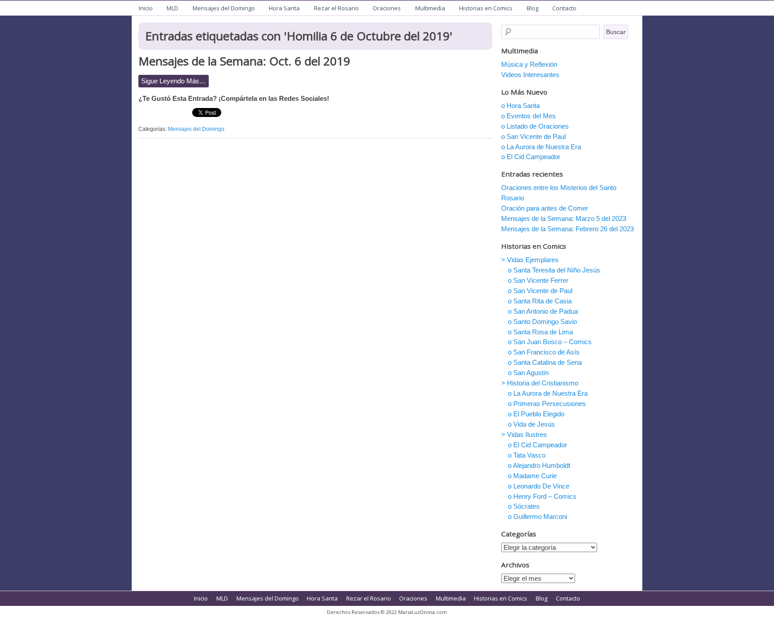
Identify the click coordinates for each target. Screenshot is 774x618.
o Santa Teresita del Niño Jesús (554, 270)
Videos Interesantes (530, 74)
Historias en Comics (485, 8)
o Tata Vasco (527, 455)
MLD (172, 8)
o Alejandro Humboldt (539, 465)
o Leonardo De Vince (538, 486)
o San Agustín (528, 372)
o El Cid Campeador (530, 156)
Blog (532, 8)
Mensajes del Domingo (224, 8)
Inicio (146, 8)
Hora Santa (284, 8)
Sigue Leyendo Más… (173, 81)
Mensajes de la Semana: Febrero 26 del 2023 (567, 229)
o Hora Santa (520, 105)
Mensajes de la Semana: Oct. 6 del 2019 (244, 61)
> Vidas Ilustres (524, 434)
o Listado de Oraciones (535, 126)
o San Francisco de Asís (544, 352)
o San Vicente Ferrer (538, 280)
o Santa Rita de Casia (540, 301)
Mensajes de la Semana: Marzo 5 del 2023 (563, 218)
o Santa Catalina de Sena (545, 362)
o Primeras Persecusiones (547, 403)
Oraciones (387, 8)
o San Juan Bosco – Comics (550, 342)
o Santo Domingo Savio (542, 321)
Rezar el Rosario (336, 8)
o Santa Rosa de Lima (540, 332)
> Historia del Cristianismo (539, 383)
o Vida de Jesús (531, 424)
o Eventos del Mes (528, 116)
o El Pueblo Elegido (536, 414)
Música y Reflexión (529, 64)
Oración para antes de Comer (544, 208)
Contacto (564, 8)
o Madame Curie (532, 476)
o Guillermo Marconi (537, 516)
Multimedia (430, 8)
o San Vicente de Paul (533, 136)
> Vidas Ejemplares (530, 260)
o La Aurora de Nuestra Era (541, 147)
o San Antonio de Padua (543, 311)
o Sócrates (524, 506)
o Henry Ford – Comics (542, 496)
